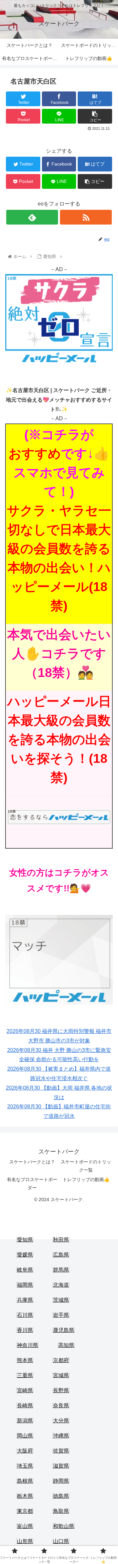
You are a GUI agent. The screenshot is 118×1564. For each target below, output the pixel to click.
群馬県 (61, 1270)
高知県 (66, 1345)
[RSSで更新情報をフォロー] (85, 217)
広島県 (61, 1254)
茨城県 (61, 1300)
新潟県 (25, 1420)
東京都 (25, 1511)
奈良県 (61, 1405)
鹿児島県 (63, 1330)
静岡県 (61, 1481)
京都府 (61, 1360)
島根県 (25, 1481)
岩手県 (61, 1315)
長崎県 (25, 1405)
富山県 (25, 1526)
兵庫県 (25, 1300)
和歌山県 (63, 1526)
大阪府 (25, 1451)
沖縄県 (61, 1435)
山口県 (61, 1541)
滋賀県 (61, 1466)
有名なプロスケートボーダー (32, 1183)
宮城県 (61, 1375)
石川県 (25, 1315)
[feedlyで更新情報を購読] (32, 217)
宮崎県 (25, 1390)
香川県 (25, 1330)
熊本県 (25, 1360)
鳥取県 (61, 1511)
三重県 (25, 1375)
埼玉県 (25, 1466)
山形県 (25, 1541)
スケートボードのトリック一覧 (86, 1166)
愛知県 (25, 1239)
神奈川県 (27, 1345)
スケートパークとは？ (32, 1161)
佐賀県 (61, 1451)
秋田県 (61, 1239)
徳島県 (61, 1496)
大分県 (61, 1420)
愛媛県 (25, 1254)
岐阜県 (25, 1270)
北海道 (61, 1285)
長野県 (61, 1390)
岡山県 (25, 1435)
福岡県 (25, 1285)
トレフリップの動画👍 (86, 1179)
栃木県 (25, 1496)
